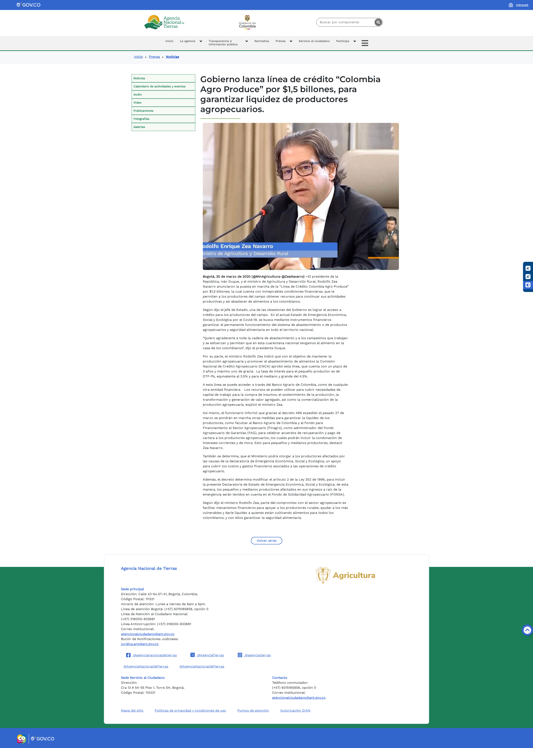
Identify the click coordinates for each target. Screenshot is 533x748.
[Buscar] (378, 22)
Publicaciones (143, 110)
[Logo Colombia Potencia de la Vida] (247, 22)
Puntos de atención (253, 710)
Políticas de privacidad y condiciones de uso (190, 710)
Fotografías (141, 118)
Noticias (139, 78)
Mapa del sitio (132, 710)
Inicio (138, 57)
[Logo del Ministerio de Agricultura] (345, 575)
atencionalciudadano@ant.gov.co (147, 634)
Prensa (154, 57)
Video (137, 102)
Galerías (139, 127)
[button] (191, 43)
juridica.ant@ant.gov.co (140, 644)
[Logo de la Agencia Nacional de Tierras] (164, 22)
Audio (137, 94)
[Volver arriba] (527, 630)
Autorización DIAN (295, 710)
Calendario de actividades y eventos (159, 86)
